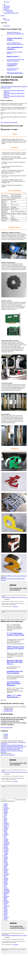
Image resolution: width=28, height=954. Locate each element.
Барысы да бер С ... (13, 56)
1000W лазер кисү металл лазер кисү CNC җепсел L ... (15, 648)
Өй (4, 4)
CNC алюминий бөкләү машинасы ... (15, 48)
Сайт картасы (21, 742)
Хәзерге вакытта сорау (7, 727)
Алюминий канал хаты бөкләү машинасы (15, 672)
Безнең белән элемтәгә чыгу (11, 13)
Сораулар (6, 8)
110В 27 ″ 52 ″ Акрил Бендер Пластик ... (14, 696)
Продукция (7, 6)
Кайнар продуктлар (12, 742)
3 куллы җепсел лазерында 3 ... (12, 64)
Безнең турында (8, 10)
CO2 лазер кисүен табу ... (15, 73)
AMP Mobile (4, 743)
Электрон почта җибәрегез (8, 754)
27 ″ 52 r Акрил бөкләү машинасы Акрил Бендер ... (15, 634)
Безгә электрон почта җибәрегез (9, 122)
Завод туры (10, 11)
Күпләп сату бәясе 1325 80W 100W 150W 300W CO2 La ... (14, 662)
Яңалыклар (7, 7)
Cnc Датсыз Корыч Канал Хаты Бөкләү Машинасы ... (14, 683)
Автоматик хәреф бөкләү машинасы (10, 746)
